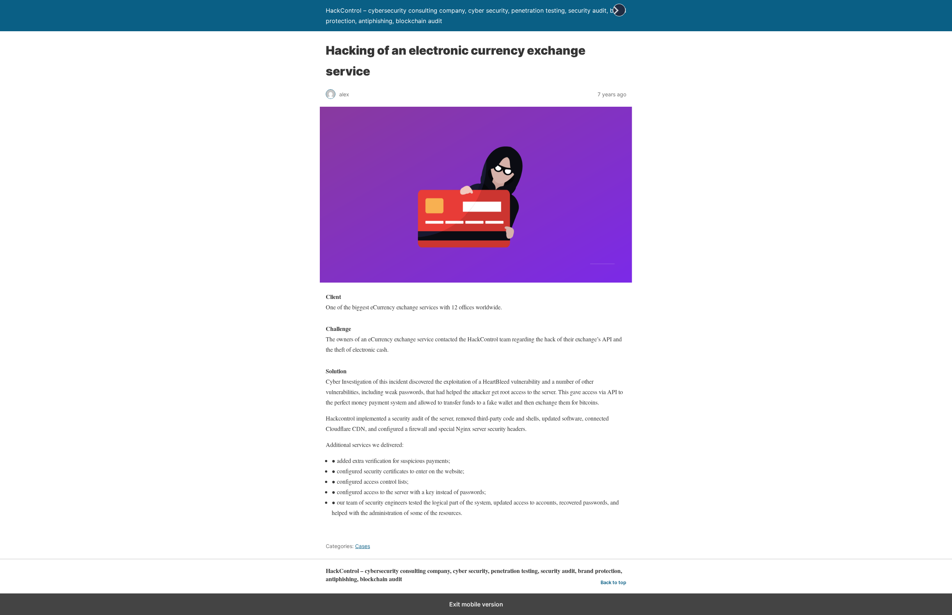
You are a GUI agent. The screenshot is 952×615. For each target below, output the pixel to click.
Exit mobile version (476, 604)
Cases (362, 546)
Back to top (613, 582)
